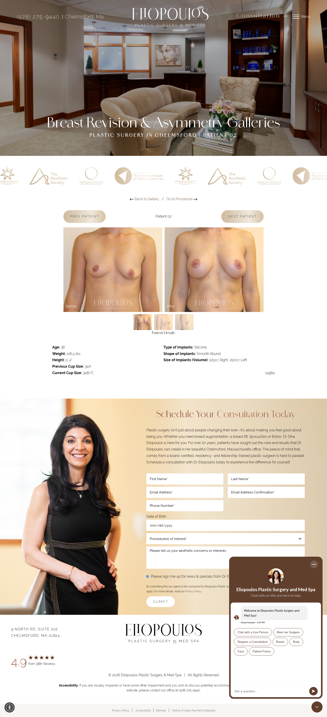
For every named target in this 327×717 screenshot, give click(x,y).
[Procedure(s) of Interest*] (225, 538)
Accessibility (143, 710)
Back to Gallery (146, 199)
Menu (305, 16)
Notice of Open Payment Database (193, 710)
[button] (9, 707)
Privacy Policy (193, 591)
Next (242, 216)
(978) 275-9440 (38, 16)
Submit (160, 601)
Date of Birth (156, 516)
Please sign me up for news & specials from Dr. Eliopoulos (197, 576)
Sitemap (161, 710)
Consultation (259, 16)
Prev (84, 216)
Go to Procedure (179, 199)
